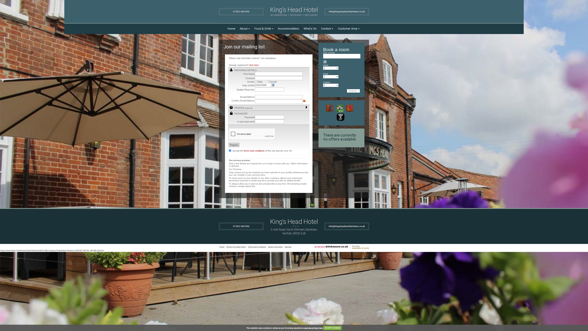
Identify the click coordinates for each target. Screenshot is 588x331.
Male (259, 81)
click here (254, 65)
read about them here (313, 328)
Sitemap (288, 247)
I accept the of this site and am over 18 (262, 150)
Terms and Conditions (257, 247)
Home (231, 28)
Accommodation (288, 28)
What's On (310, 28)
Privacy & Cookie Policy (236, 247)
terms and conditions (254, 150)
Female (273, 81)
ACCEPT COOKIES (332, 328)
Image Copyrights (275, 247)
